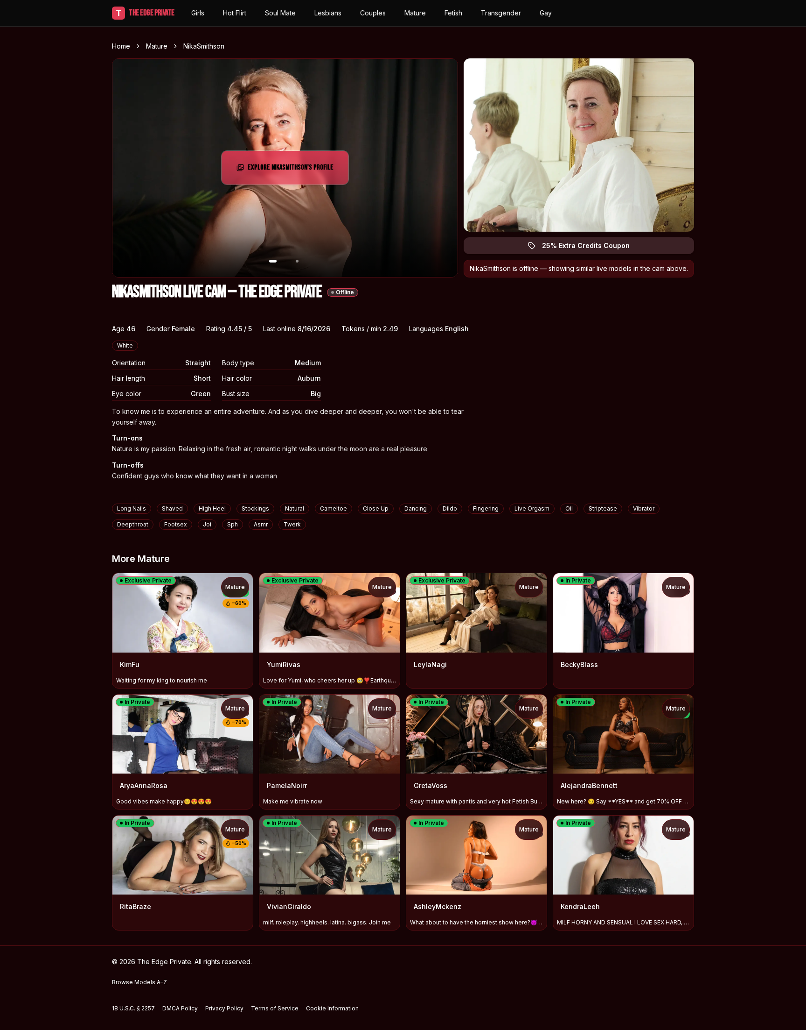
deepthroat (132, 524)
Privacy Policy (224, 1008)
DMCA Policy (180, 1008)
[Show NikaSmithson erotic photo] (273, 261)
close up (376, 508)
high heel (212, 508)
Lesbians (327, 13)
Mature (415, 13)
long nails (131, 508)
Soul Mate (280, 13)
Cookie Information (332, 1008)
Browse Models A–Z (139, 982)
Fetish (453, 13)
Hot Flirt (234, 13)
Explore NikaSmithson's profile (291, 170)
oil (569, 508)
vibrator (643, 508)
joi (207, 524)
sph (232, 524)
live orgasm (531, 508)
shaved (172, 508)
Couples (373, 13)
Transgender (501, 13)
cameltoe (333, 508)
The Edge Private (145, 13)
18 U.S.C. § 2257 (133, 1008)
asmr (261, 524)
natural (294, 508)
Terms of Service (275, 1008)
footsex (175, 524)
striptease (603, 508)
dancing (415, 508)
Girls (197, 13)
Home (121, 46)
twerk (292, 524)
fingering (486, 508)
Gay (546, 13)
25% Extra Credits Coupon (591, 248)
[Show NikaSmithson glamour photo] (297, 261)
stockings (255, 508)
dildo (450, 508)
